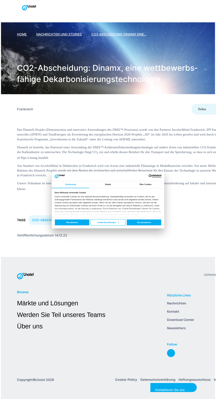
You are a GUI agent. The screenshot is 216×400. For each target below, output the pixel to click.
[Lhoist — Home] (29, 8)
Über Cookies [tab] (146, 184)
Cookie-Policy (126, 380)
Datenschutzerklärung (157, 380)
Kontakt (173, 311)
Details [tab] (108, 184)
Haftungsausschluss (194, 380)
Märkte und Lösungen (47, 303)
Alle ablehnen (72, 222)
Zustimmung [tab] (70, 184)
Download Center (180, 320)
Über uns (30, 326)
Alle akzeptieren (144, 222)
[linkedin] (171, 353)
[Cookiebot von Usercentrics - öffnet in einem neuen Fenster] (151, 176)
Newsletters (176, 328)
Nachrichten (176, 303)
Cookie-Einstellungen (106, 222)
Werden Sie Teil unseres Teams (61, 314)
